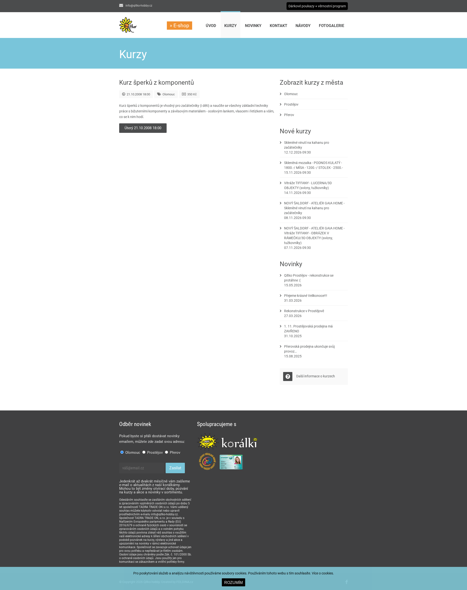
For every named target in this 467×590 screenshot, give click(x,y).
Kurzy (230, 25)
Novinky (253, 25)
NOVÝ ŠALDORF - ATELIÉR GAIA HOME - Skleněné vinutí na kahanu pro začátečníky (314, 208)
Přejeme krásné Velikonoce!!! (305, 296)
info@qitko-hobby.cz (138, 5)
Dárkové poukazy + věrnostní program (317, 6)
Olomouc (291, 94)
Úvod (211, 25)
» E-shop (179, 25)
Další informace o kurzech (315, 376)
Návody (303, 25)
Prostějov (291, 104)
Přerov (289, 115)
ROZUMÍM (233, 583)
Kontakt (278, 25)
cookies (327, 573)
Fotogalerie (331, 25)
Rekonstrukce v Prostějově (304, 311)
